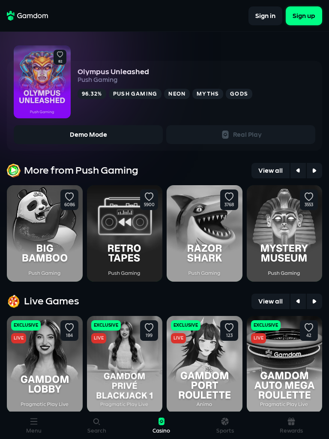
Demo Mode (88, 134)
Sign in (265, 15)
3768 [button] (229, 205)
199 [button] (149, 336)
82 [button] (60, 61)
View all (270, 170)
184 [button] (69, 336)
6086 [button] (69, 205)
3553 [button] (309, 205)
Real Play (247, 134)
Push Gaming (97, 80)
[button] (60, 54)
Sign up (304, 15)
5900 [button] (149, 205)
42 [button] (308, 336)
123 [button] (229, 336)
